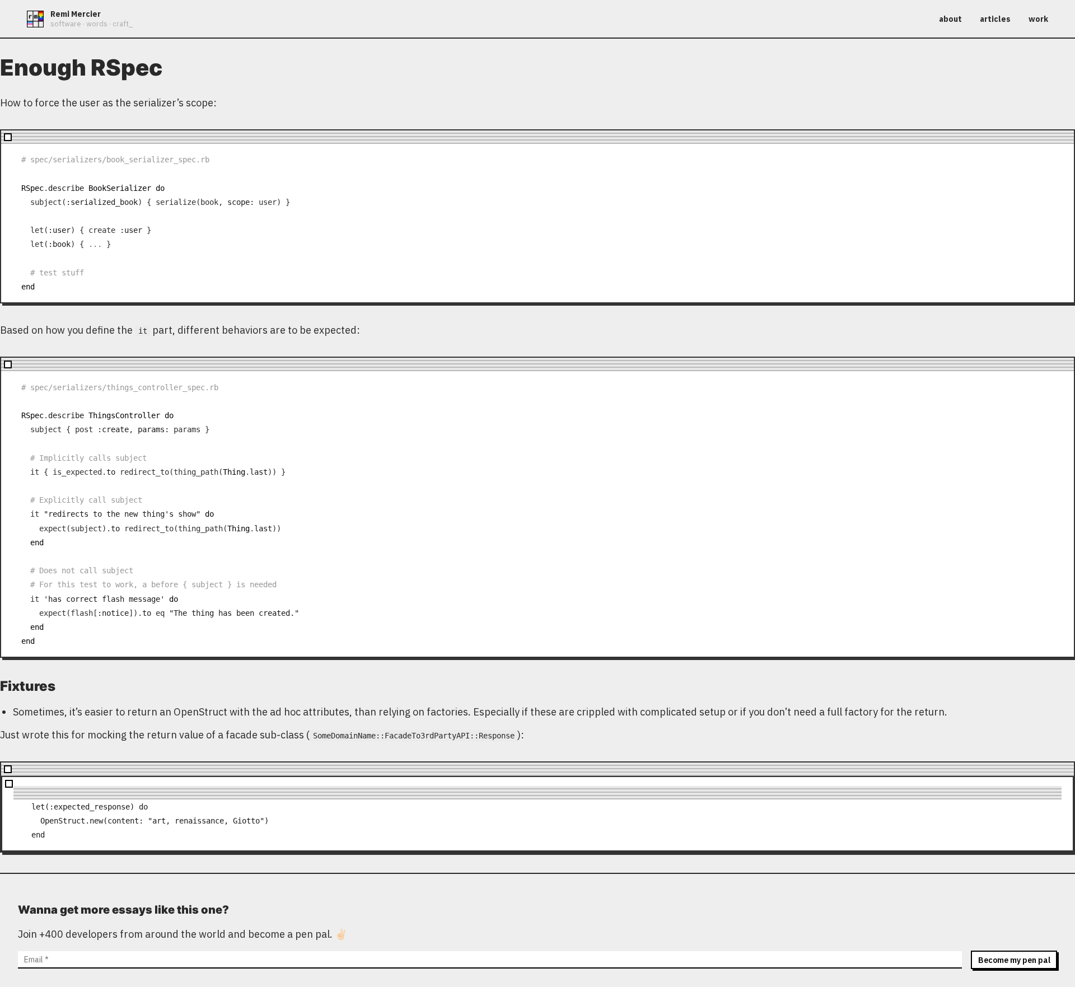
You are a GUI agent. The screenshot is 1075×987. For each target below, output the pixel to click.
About (950, 19)
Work (1038, 19)
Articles (995, 19)
